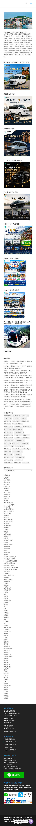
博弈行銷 (6, 644)
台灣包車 (26, 435)
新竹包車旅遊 (20, 446)
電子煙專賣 (7, 482)
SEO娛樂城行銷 (8, 648)
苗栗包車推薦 (20, 457)
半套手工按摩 (7, 667)
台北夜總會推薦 (8, 656)
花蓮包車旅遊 (8, 454)
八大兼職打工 (7, 488)
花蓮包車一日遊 (17, 451)
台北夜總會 (7, 650)
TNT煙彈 (6, 550)
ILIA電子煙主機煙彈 (9, 565)
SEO (5, 606)
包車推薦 (7, 421)
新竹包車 (25, 443)
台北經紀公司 (7, 685)
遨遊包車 (17, 462)
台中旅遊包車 (27, 426)
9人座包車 (25, 415)
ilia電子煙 (6, 498)
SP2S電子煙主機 (8, 519)
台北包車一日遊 (18, 429)
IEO (15, 824)
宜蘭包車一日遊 (9, 440)
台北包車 (7, 429)
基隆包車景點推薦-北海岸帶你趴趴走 (15, 32)
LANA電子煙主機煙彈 (9, 559)
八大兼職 (6, 530)
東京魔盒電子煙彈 (8, 521)
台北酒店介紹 (7, 654)
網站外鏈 (6, 625)
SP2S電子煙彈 (7, 513)
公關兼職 (6, 617)
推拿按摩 (6, 586)
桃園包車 (7, 449)
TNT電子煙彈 (7, 600)
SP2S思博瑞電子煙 (9, 575)
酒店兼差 (6, 611)
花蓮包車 (7, 451)
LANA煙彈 (6, 523)
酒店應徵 (6, 613)
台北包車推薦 (8, 432)
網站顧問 (6, 501)
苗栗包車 (18, 454)
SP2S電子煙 (7, 494)
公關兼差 (6, 615)
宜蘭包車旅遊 (20, 440)
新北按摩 (6, 687)
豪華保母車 (18, 460)
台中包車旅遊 (7, 631)
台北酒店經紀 (7, 536)
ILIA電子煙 (6, 490)
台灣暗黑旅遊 (7, 588)
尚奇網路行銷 (7, 590)
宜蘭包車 (26, 438)
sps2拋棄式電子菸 (9, 509)
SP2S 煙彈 (6, 484)
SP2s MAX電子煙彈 (9, 505)
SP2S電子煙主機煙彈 (9, 563)
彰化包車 (7, 443)
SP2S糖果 (6, 577)
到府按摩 (6, 478)
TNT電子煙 (7, 548)
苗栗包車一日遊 (9, 457)
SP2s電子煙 (7, 507)
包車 (24, 418)
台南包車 (18, 435)
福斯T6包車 (26, 449)
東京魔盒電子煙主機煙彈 (10, 569)
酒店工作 (6, 662)
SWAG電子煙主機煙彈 (10, 557)
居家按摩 (6, 690)
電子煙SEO (7, 546)
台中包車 (18, 426)
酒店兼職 (6, 528)
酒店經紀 (6, 532)
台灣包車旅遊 (8, 438)
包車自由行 (25, 421)
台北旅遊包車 (8, 435)
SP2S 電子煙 (7, 480)
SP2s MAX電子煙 (8, 503)
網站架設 (6, 542)
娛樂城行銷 (7, 646)
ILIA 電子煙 (7, 486)
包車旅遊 (15, 421)
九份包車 (16, 418)
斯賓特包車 (16, 443)
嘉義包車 (18, 438)
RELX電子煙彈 (7, 526)
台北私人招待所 (8, 579)
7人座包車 (16, 415)
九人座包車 (8, 418)
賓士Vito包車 (8, 462)
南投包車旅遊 (8, 426)
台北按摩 (6, 669)
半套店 (5, 671)
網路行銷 (6, 538)
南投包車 (7, 424)
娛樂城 (5, 638)
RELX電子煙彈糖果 (9, 511)
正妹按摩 (6, 673)
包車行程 (6, 596)
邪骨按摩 (6, 658)
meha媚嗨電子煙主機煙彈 (11, 567)
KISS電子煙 (7, 496)
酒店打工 (6, 681)
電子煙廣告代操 (8, 544)
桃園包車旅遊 (16, 449)
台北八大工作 (7, 534)
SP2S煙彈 (6, 517)
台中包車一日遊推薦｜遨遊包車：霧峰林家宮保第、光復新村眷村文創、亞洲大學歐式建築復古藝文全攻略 (18, 406)
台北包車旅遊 (19, 432)
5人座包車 (7, 415)
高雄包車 (25, 462)
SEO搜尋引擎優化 (8, 540)
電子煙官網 (7, 571)
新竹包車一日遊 (9, 446)
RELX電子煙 (7, 492)
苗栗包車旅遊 (8, 460)
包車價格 (6, 602)
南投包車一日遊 (17, 424)
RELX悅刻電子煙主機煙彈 (10, 561)
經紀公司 (6, 592)
